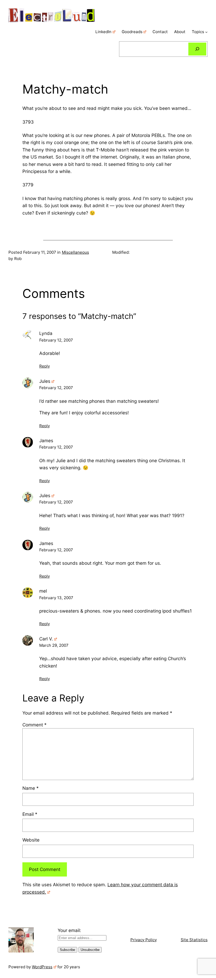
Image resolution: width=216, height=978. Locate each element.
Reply (44, 366)
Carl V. (46, 638)
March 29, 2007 (53, 645)
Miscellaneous (75, 252)
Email (29, 814)
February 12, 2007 (56, 340)
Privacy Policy (143, 939)
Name (30, 788)
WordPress (42, 966)
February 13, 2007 (56, 597)
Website (31, 840)
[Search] (197, 49)
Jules (44, 381)
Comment (34, 724)
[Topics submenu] (206, 32)
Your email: (69, 930)
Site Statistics (194, 939)
